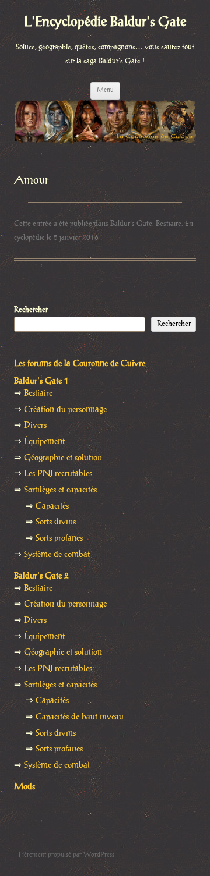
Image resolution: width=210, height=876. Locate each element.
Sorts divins (56, 522)
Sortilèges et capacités (60, 490)
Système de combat (57, 555)
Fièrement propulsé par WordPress (66, 855)
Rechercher (31, 309)
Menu (105, 90)
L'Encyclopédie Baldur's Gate (105, 22)
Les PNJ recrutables (58, 474)
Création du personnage (65, 410)
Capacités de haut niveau (80, 717)
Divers (35, 425)
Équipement (44, 442)
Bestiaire (168, 223)
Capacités (52, 506)
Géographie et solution (63, 458)
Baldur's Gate (131, 223)
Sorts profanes (59, 538)
